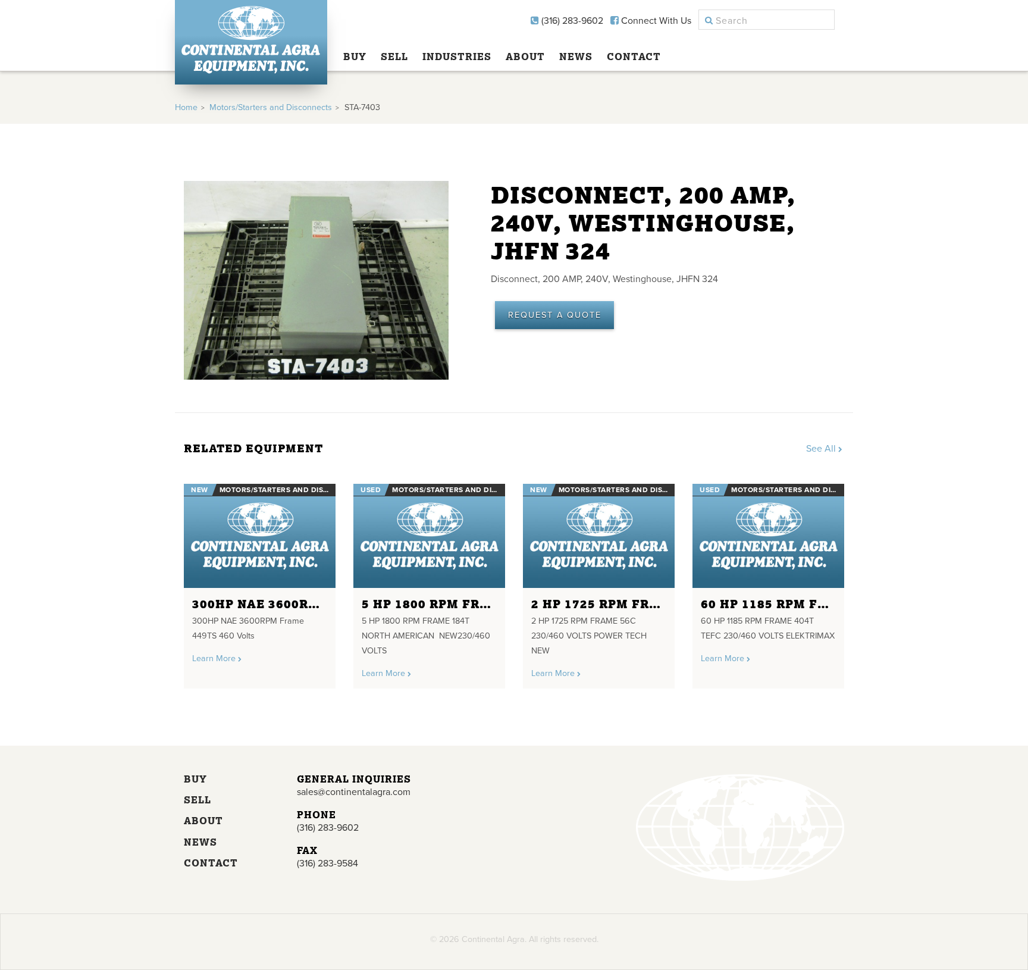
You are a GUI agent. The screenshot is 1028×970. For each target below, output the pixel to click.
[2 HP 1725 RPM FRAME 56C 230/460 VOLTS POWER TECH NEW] (599, 536)
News (576, 56)
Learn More (215, 658)
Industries (456, 56)
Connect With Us (655, 21)
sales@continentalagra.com (353, 792)
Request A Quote (554, 315)
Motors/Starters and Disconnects (270, 107)
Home (186, 107)
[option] (259, 581)
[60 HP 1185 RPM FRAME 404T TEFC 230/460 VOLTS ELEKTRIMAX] (768, 536)
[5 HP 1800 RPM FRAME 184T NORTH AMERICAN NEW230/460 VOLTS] (429, 536)
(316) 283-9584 (327, 863)
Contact (634, 56)
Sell (394, 56)
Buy (354, 56)
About (525, 56)
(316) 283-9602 (571, 21)
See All (822, 449)
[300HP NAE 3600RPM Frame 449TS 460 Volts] (260, 536)
